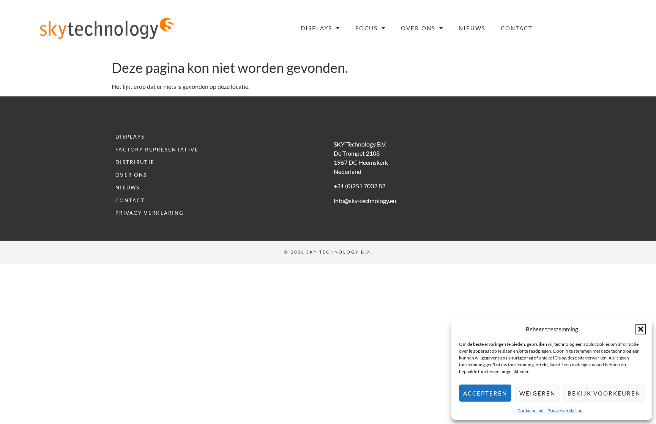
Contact (517, 28)
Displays (316, 28)
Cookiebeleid (530, 410)
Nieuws (472, 28)
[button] (641, 329)
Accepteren (485, 393)
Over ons (418, 28)
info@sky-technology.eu (365, 200)
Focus (366, 28)
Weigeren (537, 393)
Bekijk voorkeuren (604, 393)
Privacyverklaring (564, 410)
